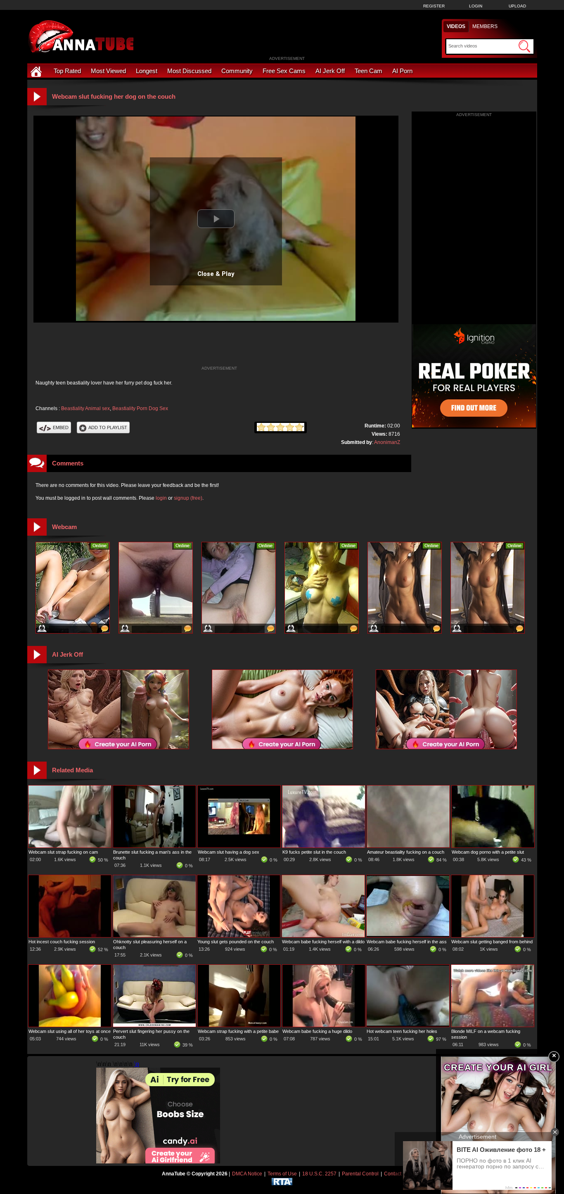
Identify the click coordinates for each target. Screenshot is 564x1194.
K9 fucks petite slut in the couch (314, 852)
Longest (146, 70)
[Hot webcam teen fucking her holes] (408, 1025)
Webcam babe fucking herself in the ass (407, 941)
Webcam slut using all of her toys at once (69, 1031)
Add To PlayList (107, 427)
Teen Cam (368, 70)
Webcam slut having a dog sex (228, 852)
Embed (61, 427)
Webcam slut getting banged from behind (492, 941)
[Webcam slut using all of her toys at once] (69, 1025)
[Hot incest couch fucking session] (69, 935)
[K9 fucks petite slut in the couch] (323, 846)
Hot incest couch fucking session (61, 941)
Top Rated (67, 70)
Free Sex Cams (284, 70)
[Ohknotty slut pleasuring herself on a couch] (154, 935)
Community (237, 70)
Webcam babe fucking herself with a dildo (323, 941)
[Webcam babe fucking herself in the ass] (408, 935)
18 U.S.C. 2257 (319, 1174)
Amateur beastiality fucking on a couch (405, 852)
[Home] (37, 71)
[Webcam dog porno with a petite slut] (493, 846)
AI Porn (402, 70)
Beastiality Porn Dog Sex (140, 408)
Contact (392, 1174)
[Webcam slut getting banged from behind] (492, 935)
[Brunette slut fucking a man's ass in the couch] (154, 846)
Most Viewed (108, 70)
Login (475, 6)
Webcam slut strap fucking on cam (63, 852)
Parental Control (360, 1174)
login (161, 498)
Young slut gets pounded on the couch (235, 941)
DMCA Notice (247, 1174)
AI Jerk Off (330, 70)
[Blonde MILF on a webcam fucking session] (492, 1025)
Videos (456, 26)
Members (485, 26)
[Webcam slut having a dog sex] (239, 846)
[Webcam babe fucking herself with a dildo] (323, 935)
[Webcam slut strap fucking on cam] (69, 846)
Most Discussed (189, 70)
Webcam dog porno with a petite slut (488, 852)
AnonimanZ (387, 442)
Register (434, 6)
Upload (517, 6)
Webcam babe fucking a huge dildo (317, 1031)
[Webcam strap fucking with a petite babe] (239, 1025)
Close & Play (216, 274)
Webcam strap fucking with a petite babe (238, 1031)
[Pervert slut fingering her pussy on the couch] (154, 1025)
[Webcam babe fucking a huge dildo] (323, 1025)
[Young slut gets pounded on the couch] (238, 935)
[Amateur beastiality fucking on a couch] (408, 846)
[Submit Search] (524, 46)
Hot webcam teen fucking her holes (402, 1031)
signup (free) (188, 498)
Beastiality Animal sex (85, 408)
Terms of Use (282, 1174)
